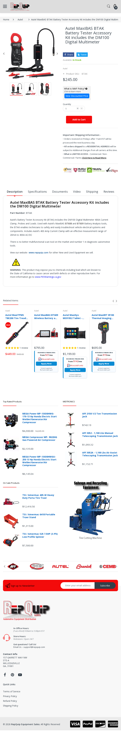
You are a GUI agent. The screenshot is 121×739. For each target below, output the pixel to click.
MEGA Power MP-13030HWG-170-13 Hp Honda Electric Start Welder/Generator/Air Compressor (39, 418)
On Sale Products (11, 483)
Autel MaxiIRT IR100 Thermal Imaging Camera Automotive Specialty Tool (103, 316)
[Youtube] (20, 675)
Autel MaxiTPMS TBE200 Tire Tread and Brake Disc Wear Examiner (17, 316)
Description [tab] (15, 191)
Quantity (67, 104)
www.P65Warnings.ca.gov (48, 276)
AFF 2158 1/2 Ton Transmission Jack (99, 415)
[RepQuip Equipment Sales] (20, 6)
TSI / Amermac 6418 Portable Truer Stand (38, 516)
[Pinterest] (12, 675)
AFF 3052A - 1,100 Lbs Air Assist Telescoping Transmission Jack (100, 454)
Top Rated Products (12, 401)
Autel (20, 19)
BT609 (80, 223)
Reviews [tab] (109, 191)
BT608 (68, 223)
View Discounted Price (77, 95)
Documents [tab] (60, 191)
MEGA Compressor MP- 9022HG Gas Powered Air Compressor (39, 438)
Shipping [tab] (92, 191)
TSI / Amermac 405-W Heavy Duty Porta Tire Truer (38, 496)
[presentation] (113, 301)
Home (6, 19)
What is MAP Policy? (74, 88)
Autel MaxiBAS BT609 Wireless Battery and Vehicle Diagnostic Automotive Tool (46, 316)
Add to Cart (79, 119)
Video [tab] (77, 191)
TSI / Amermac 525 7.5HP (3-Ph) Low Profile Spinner (40, 535)
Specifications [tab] (37, 191)
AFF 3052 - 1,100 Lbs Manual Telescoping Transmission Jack (100, 434)
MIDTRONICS (69, 401)
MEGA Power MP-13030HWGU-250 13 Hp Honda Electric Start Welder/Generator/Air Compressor (39, 461)
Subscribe (105, 585)
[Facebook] (5, 675)
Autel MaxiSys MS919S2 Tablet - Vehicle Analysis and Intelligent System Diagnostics (74, 316)
